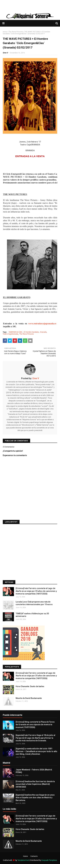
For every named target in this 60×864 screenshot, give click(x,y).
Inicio (5, 32)
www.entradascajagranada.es (42, 323)
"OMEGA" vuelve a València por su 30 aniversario (32, 614)
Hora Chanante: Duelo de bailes (30, 686)
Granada (43, 332)
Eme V (5, 53)
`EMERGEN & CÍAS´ (15, 332)
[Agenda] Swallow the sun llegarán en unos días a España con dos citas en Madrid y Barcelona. (35, 797)
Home (25, 856)
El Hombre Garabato (31, 332)
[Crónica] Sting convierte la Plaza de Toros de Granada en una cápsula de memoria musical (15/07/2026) (35, 724)
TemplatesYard (23, 860)
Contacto (34, 856)
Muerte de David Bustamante (29, 698)
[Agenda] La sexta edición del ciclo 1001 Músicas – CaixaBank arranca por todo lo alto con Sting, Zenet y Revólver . (36, 751)
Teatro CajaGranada (10, 334)
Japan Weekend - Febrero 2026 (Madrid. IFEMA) (34, 771)
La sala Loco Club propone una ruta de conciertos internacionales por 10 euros (34, 603)
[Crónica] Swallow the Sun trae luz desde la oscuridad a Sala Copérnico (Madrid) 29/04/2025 (35, 784)
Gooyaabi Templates (49, 860)
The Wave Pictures (15, 32)
